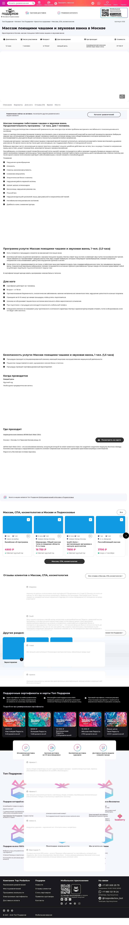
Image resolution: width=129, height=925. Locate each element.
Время (50, 105)
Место (57, 105)
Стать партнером (43, 893)
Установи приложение (71, 895)
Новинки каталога (69, 13)
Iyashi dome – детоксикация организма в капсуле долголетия (79, 544)
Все (121, 512)
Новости (39, 885)
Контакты (39, 900)
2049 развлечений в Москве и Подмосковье (56, 497)
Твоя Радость (113, 731)
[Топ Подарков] (10, 14)
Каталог (39, 4)
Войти (116, 4)
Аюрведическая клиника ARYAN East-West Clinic (22, 434)
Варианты (18, 105)
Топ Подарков (20, 915)
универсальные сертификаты (30, 707)
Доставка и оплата (11, 900)
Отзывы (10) (40, 105)
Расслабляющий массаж (109, 542)
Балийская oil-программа (16, 542)
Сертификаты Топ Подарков (12, 816)
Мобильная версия (43, 915)
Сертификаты (48, 4)
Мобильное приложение (115, 10)
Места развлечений (12, 889)
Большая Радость (38, 731)
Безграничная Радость (62, 732)
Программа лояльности (13, 893)
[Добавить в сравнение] (28, 519)
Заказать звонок (66, 3)
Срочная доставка (38, 13)
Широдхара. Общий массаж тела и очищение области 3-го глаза (48, 544)
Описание (7, 105)
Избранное (107, 4)
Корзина (123, 4)
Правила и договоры (44, 896)
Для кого (29, 105)
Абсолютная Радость (90, 731)
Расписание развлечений (14, 885)
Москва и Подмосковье (11, 16)
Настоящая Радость (14, 731)
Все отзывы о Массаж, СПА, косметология (104, 576)
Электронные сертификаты (15, 896)
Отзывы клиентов (43, 889)
